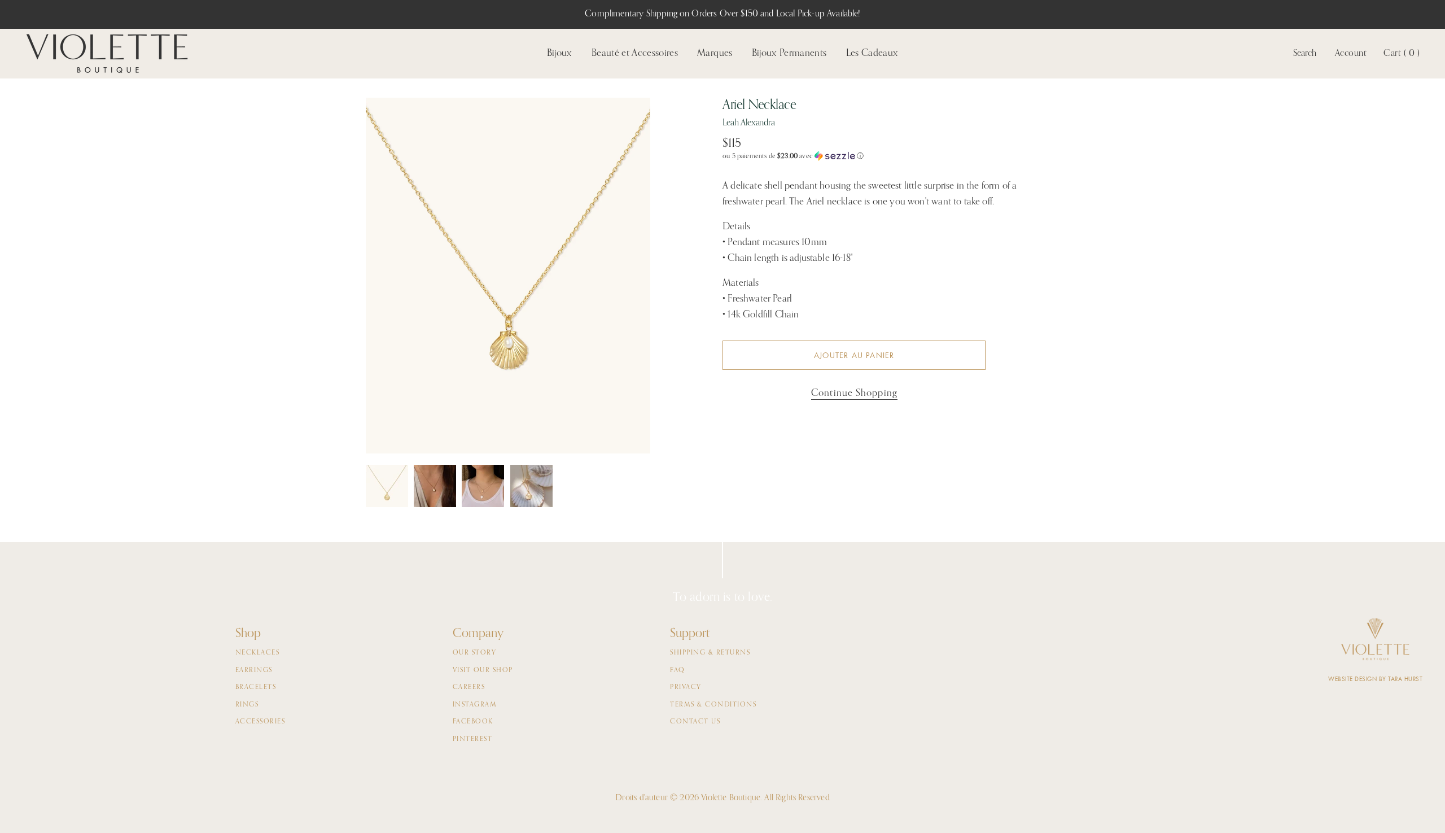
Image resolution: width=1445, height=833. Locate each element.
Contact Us (695, 721)
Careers (469, 687)
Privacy (686, 687)
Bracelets (256, 687)
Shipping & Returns (710, 652)
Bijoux (559, 53)
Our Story (475, 652)
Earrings (254, 670)
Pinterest (473, 739)
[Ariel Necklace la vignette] (387, 486)
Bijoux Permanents (789, 53)
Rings (247, 704)
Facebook (473, 721)
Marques (714, 53)
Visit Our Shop (483, 670)
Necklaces (257, 652)
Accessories (260, 721)
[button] (890, 156)
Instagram (475, 704)
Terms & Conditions (713, 704)
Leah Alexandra (748, 123)
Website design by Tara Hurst (1375, 679)
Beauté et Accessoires (635, 53)
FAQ (677, 670)
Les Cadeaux (872, 53)
